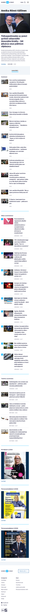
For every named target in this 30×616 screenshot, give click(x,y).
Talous (3, 582)
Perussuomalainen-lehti (22, 589)
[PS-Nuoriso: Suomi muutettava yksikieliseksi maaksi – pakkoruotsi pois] (4, 202)
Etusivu (18, 580)
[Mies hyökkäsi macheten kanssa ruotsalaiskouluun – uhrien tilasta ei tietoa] (8, 346)
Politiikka (3, 64)
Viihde (2, 599)
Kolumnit (3, 596)
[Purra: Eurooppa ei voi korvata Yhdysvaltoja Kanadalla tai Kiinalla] (4, 114)
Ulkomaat (3, 587)
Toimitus (18, 585)
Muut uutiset (4, 589)
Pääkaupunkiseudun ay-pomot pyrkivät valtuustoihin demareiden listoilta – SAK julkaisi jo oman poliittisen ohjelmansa (14, 41)
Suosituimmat (19, 582)
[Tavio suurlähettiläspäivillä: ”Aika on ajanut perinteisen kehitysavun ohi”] (4, 192)
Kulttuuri (3, 592)
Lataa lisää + (15, 70)
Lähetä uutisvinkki (20, 587)
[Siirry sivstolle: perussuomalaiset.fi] (7, 610)
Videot (2, 594)
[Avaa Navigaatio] (28, 2)
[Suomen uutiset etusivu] (7, 2)
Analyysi (3, 585)
